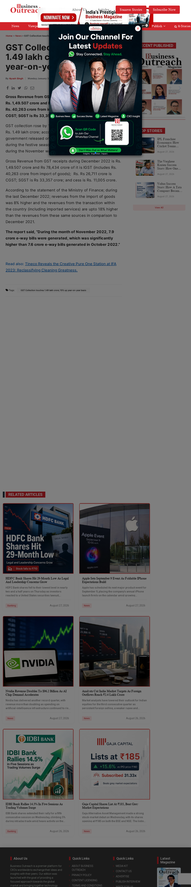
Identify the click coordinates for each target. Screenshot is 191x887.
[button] (95, 153)
